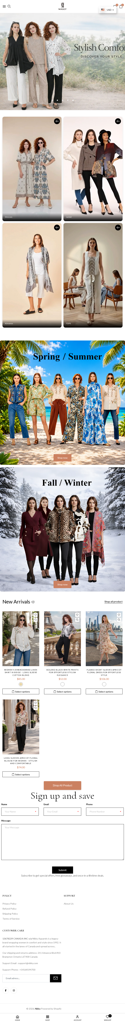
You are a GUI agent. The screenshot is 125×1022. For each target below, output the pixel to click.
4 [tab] (67, 100)
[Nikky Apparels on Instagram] (14, 990)
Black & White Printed (62, 684)
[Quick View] (36, 620)
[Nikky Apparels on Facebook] (5, 990)
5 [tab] (73, 100)
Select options (22, 691)
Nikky (38, 1008)
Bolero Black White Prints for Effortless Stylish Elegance (63, 672)
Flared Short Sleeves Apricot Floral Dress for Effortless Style (104, 672)
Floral (104, 684)
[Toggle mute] (57, 121)
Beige (20, 684)
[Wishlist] (36, 615)
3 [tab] (62, 100)
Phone (89, 804)
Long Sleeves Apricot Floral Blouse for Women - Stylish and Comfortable (21, 760)
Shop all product (113, 601)
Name (4, 804)
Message (6, 820)
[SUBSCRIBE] (55, 978)
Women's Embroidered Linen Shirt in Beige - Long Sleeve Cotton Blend (20, 672)
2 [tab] (57, 100)
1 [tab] (52, 100)
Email (46, 804)
